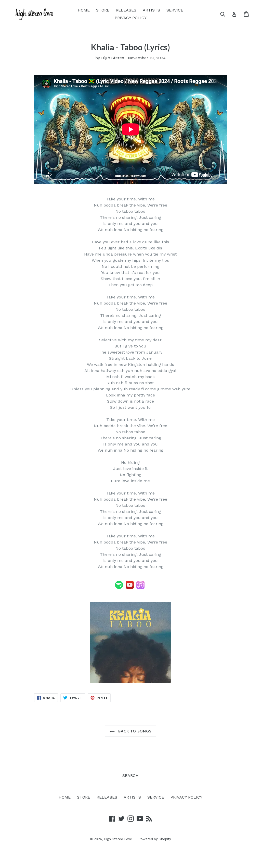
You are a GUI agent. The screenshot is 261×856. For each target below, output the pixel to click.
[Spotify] (119, 587)
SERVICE (174, 10)
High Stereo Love (118, 839)
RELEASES (126, 10)
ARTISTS (151, 10)
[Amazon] (145, 587)
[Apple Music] (140, 587)
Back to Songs (134, 731)
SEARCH (130, 775)
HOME (84, 10)
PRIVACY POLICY (131, 17)
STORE (102, 10)
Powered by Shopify (154, 839)
